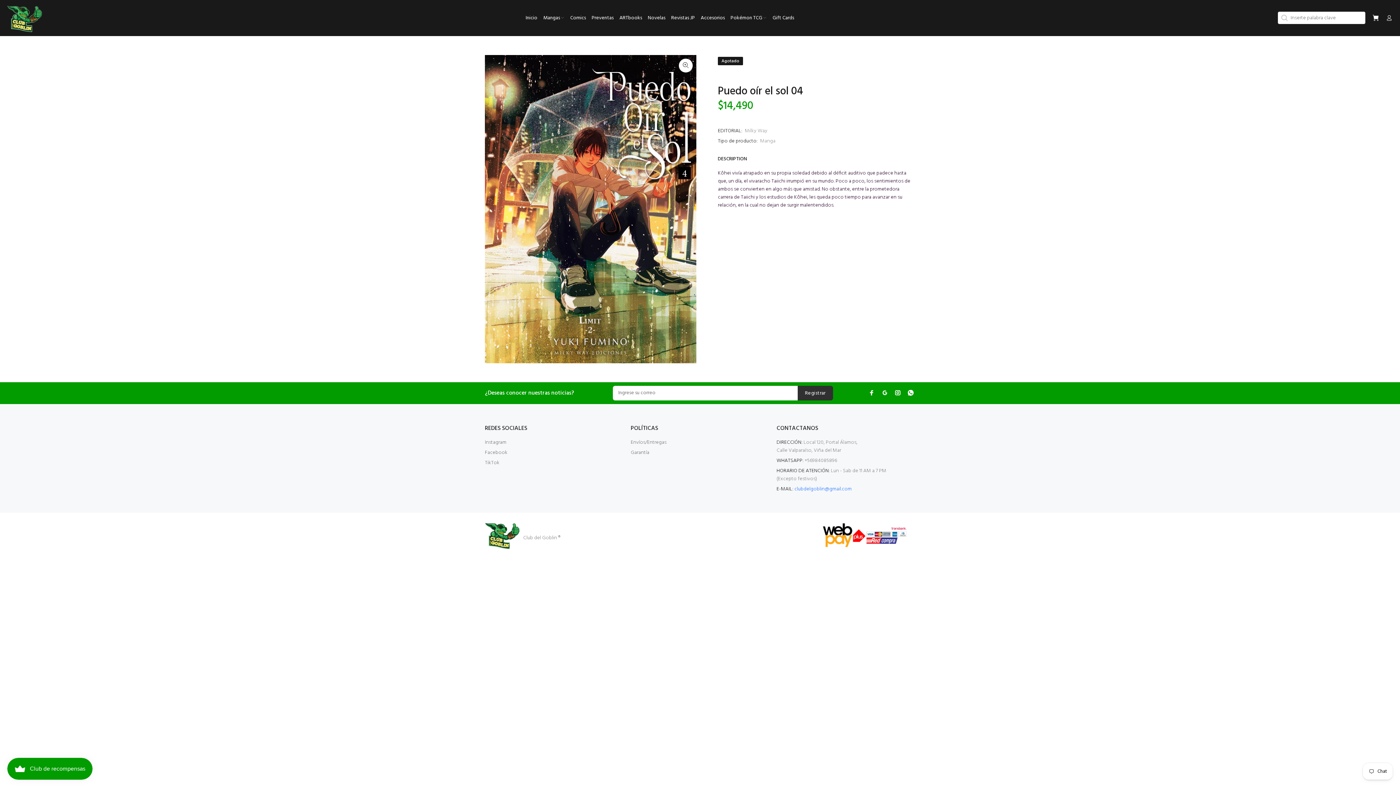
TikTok (492, 463)
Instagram (495, 442)
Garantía (640, 453)
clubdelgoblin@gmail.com (823, 489)
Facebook (496, 453)
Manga (767, 141)
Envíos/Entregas (648, 442)
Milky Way (756, 131)
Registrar (815, 393)
